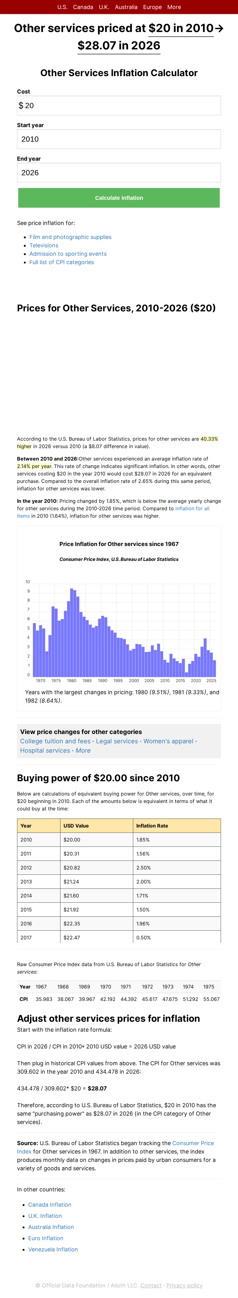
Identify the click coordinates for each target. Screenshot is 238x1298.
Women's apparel (168, 741)
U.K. (104, 7)
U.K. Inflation (45, 1216)
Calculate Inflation (119, 198)
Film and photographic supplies (70, 237)
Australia (126, 7)
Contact (151, 1285)
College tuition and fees (55, 741)
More (174, 7)
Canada (83, 7)
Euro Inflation (46, 1238)
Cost (23, 91)
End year (29, 158)
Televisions (43, 245)
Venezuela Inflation (53, 1249)
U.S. (62, 7)
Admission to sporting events (68, 253)
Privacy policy (184, 1285)
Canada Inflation (50, 1204)
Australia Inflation (51, 1227)
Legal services (117, 741)
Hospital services (45, 750)
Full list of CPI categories (61, 262)
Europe (152, 7)
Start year (30, 125)
